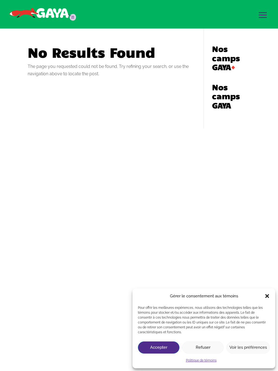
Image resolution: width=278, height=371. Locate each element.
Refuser (203, 347)
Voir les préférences (248, 347)
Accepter (158, 347)
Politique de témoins (201, 360)
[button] (267, 296)
